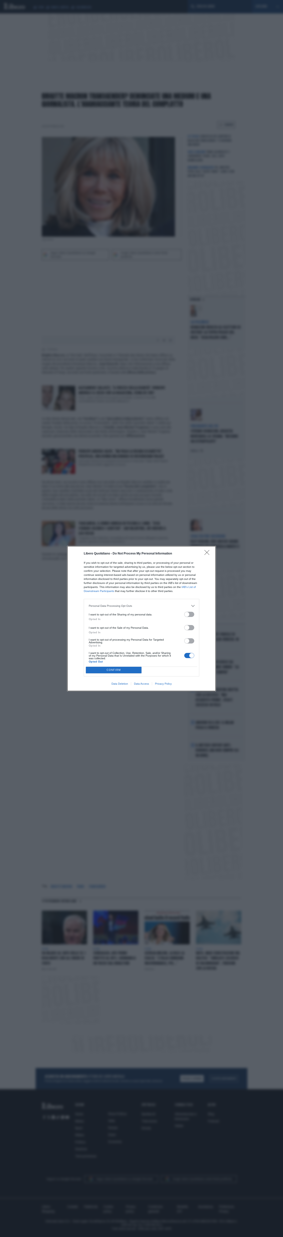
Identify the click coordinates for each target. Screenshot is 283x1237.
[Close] (208, 553)
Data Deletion (119, 683)
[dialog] (141, 618)
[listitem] (141, 606)
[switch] (189, 614)
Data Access (141, 683)
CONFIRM (114, 669)
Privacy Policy (163, 683)
